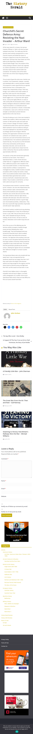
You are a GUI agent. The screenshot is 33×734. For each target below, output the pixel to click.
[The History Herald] (3, 18)
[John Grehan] (7, 314)
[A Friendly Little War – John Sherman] (16, 352)
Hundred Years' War (9, 593)
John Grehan (15, 44)
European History (7, 588)
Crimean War (8, 569)
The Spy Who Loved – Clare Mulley (13, 336)
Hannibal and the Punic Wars (12, 561)
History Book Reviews (8, 27)
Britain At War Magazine (16, 303)
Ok (17, 731)
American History (7, 552)
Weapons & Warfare (9, 606)
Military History (7, 601)
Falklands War (8, 574)
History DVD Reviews (6, 618)
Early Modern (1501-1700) (11, 572)
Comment (4, 459)
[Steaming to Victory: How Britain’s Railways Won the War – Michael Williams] (16, 413)
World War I (7, 609)
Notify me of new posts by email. (11, 512)
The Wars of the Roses (10, 585)
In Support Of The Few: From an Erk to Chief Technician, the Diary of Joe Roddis (16, 341)
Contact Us (4, 646)
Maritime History (7, 596)
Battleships (7, 598)
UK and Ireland (7, 625)
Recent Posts (12, 309)
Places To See (4, 620)
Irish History (7, 577)
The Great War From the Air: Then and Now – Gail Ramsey (15, 401)
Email (3, 488)
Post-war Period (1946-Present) (12, 582)
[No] (31, 729)
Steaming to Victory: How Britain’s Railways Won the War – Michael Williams (15, 434)
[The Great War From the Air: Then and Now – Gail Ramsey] (16, 381)
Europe (5, 622)
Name (3, 481)
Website (3, 496)
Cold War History (8, 590)
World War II (7, 611)
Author (5, 309)
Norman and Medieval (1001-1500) (13, 580)
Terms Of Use (5, 643)
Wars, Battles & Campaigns (11, 603)
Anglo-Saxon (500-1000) (10, 566)
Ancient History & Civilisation (10, 559)
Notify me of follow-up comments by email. (14, 506)
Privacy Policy (5, 639)
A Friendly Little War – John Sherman (16, 371)
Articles (3, 550)
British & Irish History (8, 564)
